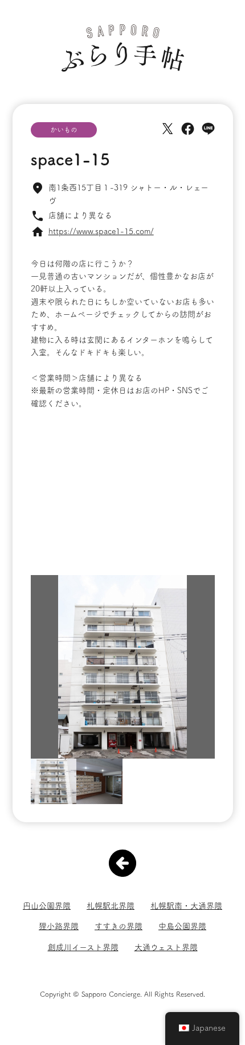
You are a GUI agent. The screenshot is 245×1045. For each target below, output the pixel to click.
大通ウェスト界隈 (166, 947)
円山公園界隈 (47, 906)
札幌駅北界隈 (110, 906)
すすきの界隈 (118, 926)
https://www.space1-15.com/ (101, 231)
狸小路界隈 (59, 926)
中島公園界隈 (182, 926)
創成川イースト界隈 (83, 947)
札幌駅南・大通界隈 (186, 906)
